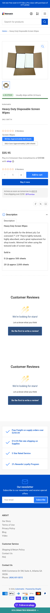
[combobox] (25, 22)
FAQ (4, 557)
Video (5, 536)
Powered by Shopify (33, 589)
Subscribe (40, 500)
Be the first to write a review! (25, 331)
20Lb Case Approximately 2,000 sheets (20, 144)
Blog (4, 532)
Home (4, 31)
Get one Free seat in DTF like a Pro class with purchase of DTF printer (25, 4)
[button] (25, 610)
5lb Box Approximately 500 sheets (18, 139)
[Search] (45, 22)
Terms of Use (8, 525)
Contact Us (7, 553)
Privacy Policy (8, 528)
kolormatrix (6, 104)
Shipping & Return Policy (13, 549)
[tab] (9, 221)
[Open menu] (45, 14)
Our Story (6, 521)
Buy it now (25, 182)
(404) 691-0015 (16, 577)
